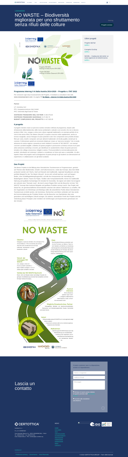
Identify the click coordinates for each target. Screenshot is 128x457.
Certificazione (43, 2)
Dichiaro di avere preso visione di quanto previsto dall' (84, 393)
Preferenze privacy (22, 454)
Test (36, 2)
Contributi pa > (18, 449)
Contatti (83, 2)
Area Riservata (44, 454)
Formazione (69, 2)
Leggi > (87, 45)
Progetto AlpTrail (90, 43)
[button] (109, 2)
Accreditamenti (53, 2)
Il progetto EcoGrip (91, 49)
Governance (33, 454)
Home (56, 428)
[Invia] (103, 408)
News (56, 443)
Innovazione (61, 2)
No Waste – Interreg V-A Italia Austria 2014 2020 (59, 97)
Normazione (76, 2)
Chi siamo (29, 2)
